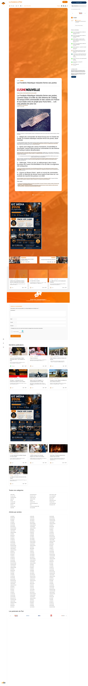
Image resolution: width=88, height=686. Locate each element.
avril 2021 (31, 517)
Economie (11, 506)
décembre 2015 (52, 519)
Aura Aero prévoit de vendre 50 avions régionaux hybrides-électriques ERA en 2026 (43, 158)
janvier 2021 (31, 522)
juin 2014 (51, 545)
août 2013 (51, 560)
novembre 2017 (32, 577)
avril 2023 (11, 574)
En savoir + (73, 76)
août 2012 (51, 577)
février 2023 (12, 577)
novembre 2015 (52, 520)
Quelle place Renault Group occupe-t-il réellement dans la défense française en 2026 (79, 55)
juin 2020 (31, 532)
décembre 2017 (32, 576)
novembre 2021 (12, 599)
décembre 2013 (52, 554)
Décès (11, 504)
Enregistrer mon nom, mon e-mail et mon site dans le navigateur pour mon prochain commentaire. (27, 328)
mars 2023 (11, 576)
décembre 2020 (32, 523)
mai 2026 (11, 520)
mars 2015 (51, 532)
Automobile (11, 503)
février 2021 (31, 520)
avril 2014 (51, 548)
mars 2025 (11, 541)
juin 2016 (31, 602)
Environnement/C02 (32, 494)
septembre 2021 (12, 602)
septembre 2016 (32, 598)
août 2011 (51, 595)
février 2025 (12, 542)
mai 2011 (51, 599)
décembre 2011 (52, 589)
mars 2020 (31, 536)
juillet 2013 (51, 561)
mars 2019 (31, 554)
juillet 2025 (11, 535)
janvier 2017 (31, 592)
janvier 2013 (51, 570)
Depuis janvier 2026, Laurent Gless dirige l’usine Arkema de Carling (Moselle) (29, 152)
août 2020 (31, 529)
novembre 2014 (52, 538)
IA (30, 504)
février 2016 (51, 516)
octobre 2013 (51, 557)
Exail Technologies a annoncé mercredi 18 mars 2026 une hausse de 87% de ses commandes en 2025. (34, 178)
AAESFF (11, 494)
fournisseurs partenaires (33, 503)
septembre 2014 (52, 541)
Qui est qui (51, 497)
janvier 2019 (31, 557)
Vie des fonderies (52, 503)
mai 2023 (11, 573)
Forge (30, 500)
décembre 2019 (32, 541)
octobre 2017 (31, 579)
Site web (11, 325)
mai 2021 (31, 516)
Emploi (11, 507)
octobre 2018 (31, 561)
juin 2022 (11, 589)
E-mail (11, 322)
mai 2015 (51, 529)
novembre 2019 (32, 542)
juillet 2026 (11, 517)
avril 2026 (11, 522)
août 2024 (11, 551)
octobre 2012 (51, 574)
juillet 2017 (31, 583)
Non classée (31, 507)
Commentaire (12, 310)
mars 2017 (31, 589)
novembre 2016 (32, 595)
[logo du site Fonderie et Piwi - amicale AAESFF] (3, 4)
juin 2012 (51, 580)
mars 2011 (51, 602)
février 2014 (51, 551)
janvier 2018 (31, 574)
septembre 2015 (52, 523)
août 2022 (11, 586)
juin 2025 (11, 536)
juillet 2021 (11, 605)
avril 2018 (31, 570)
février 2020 (31, 538)
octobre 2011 (51, 592)
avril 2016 (31, 605)
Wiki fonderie (51, 504)
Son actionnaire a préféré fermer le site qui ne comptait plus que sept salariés (45, 143)
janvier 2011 (51, 605)
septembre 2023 (12, 567)
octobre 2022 (12, 583)
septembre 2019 (32, 545)
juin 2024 (11, 554)
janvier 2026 (12, 526)
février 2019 (31, 555)
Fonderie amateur (32, 497)
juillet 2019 (31, 548)
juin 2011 (51, 598)
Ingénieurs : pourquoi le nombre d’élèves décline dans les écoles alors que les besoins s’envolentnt (79, 40)
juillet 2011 (51, 596)
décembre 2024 (12, 545)
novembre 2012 (52, 573)
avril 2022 (11, 592)
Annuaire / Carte (79, 2)
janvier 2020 (31, 539)
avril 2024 (11, 557)
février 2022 (12, 595)
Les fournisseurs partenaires (33, 506)
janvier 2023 (12, 579)
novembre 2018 (32, 560)
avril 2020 (31, 535)
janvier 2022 (12, 596)
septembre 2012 (52, 576)
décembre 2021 (12, 598)
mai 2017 (31, 586)
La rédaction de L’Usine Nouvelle (22, 105)
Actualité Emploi (12, 497)
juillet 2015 (51, 526)
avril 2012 (51, 583)
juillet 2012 (51, 579)
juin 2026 (11, 519)
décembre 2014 (52, 536)
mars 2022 (11, 593)
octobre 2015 (51, 522)
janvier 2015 (51, 535)
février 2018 (31, 573)
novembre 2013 (52, 555)
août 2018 (31, 564)
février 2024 (12, 560)
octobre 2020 (31, 526)
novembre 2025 (12, 529)
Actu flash (21, 80)
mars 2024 (11, 558)
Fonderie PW (77, 64)
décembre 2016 (32, 593)
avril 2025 (11, 539)
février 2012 (51, 586)
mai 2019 (31, 551)
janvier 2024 (12, 561)
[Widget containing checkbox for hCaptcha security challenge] (17, 331)
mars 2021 (31, 519)
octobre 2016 (31, 596)
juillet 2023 (11, 570)
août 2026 (11, 516)
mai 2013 (51, 564)
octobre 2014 (51, 539)
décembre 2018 (32, 558)
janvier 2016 (51, 517)
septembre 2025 (12, 532)
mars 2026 (11, 523)
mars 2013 (51, 567)
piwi (73, 50)
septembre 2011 (52, 593)
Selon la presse (52, 500)
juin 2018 (31, 567)
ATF (11, 500)
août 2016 (31, 599)
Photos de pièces (52, 494)
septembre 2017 (32, 580)
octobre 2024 (12, 548)
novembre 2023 (12, 564)
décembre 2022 (12, 580)
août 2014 (51, 542)
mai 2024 (11, 555)
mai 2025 (11, 538)
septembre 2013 (52, 558)
